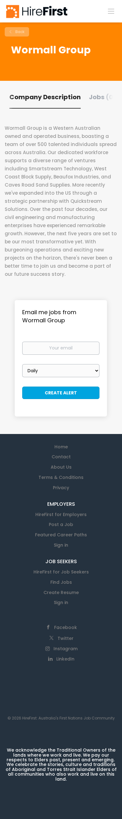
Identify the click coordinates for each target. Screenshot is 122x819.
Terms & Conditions (61, 477)
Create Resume (61, 592)
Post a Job (61, 524)
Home (61, 447)
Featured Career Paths (61, 535)
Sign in (61, 545)
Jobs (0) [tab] (102, 97)
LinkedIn (65, 659)
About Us (61, 467)
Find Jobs (61, 582)
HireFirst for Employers (61, 514)
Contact (61, 457)
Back (19, 31)
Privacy (61, 488)
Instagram (65, 649)
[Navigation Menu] (111, 11)
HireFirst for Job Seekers (61, 572)
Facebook (65, 627)
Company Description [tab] (45, 97)
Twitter (66, 638)
